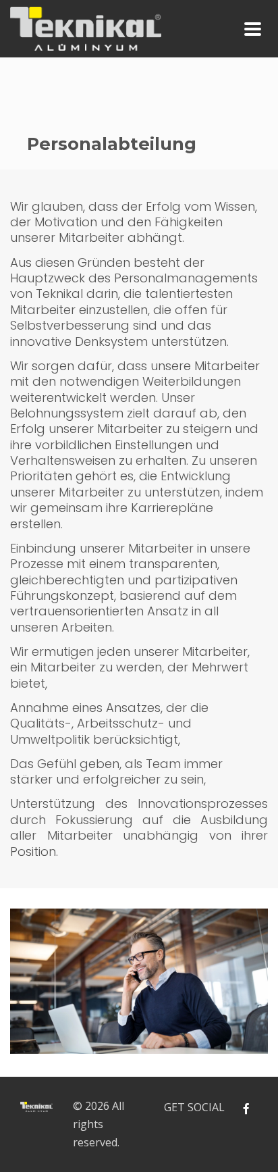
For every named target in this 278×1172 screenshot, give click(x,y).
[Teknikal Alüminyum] (85, 26)
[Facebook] (246, 1109)
